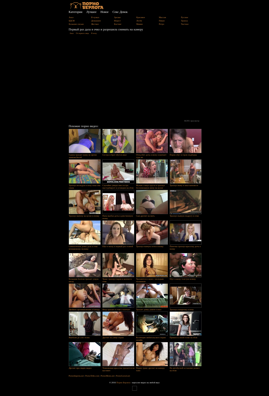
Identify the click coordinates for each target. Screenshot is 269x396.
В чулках (95, 17)
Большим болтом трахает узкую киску (83, 280)
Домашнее (96, 21)
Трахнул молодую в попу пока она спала (84, 186)
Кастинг (117, 24)
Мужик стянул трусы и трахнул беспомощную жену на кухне (150, 186)
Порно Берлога (123, 382)
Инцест (117, 21)
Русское (184, 17)
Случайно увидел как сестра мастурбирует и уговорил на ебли (118, 186)
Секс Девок (120, 12)
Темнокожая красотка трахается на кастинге (118, 369)
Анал (71, 17)
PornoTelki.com (92, 376)
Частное (185, 24)
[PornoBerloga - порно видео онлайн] (87, 8)
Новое (104, 12)
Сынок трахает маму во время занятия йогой (83, 156)
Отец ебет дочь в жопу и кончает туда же (151, 156)
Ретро (161, 24)
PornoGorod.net (123, 376)
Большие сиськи (76, 24)
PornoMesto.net (107, 376)
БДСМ (72, 21)
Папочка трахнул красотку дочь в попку (185, 247)
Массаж (162, 17)
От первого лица (82, 33)
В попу (94, 33)
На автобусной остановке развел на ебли (185, 369)
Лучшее (91, 12)
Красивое (140, 17)
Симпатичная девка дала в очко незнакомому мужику (83, 247)
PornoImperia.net (76, 376)
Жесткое (95, 24)
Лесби (139, 21)
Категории (75, 12)
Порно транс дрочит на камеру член (150, 369)
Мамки (139, 24)
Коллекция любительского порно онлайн (151, 338)
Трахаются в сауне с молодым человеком (150, 280)
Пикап (162, 21)
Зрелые (117, 17)
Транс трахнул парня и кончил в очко (117, 280)
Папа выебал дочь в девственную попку (117, 217)
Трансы (184, 21)
